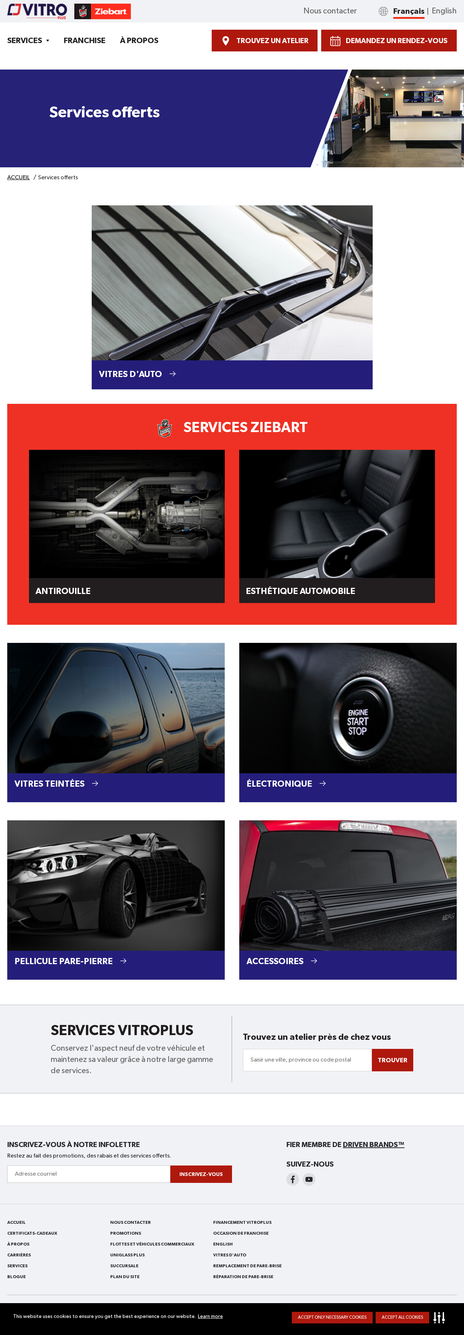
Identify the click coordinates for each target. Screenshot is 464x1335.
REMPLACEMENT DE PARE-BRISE (247, 1266)
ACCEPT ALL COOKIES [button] (402, 1317)
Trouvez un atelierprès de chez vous (317, 1037)
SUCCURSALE (124, 1266)
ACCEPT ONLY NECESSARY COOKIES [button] (332, 1317)
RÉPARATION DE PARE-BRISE (243, 1277)
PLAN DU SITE (125, 1277)
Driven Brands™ (374, 1144)
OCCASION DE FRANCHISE (241, 1233)
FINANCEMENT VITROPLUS (242, 1222)
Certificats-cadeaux (32, 1233)
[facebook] (292, 1179)
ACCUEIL (16, 1222)
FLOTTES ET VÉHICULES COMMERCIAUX (152, 1244)
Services (24, 41)
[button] (441, 1317)
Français (408, 11)
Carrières (19, 1255)
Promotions (125, 1233)
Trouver (392, 1060)
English (444, 11)
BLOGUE (16, 1277)
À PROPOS (139, 41)
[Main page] (69, 11)
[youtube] (309, 1179)
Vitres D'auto (229, 1255)
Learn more (210, 1316)
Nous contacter (330, 11)
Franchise (84, 41)
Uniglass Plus (127, 1255)
